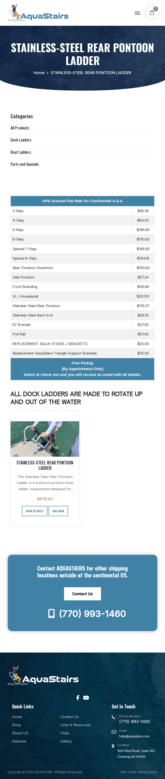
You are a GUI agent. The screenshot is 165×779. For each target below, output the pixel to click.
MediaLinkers (147, 772)
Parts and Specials (25, 164)
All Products (20, 128)
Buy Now (58, 511)
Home (39, 72)
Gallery (66, 741)
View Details (34, 511)
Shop (16, 725)
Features (19, 741)
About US (20, 733)
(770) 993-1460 (91, 613)
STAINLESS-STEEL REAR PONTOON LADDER (45, 465)
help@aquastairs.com (134, 736)
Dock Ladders (21, 140)
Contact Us (82, 594)
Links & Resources (75, 725)
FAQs (64, 733)
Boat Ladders (21, 152)
